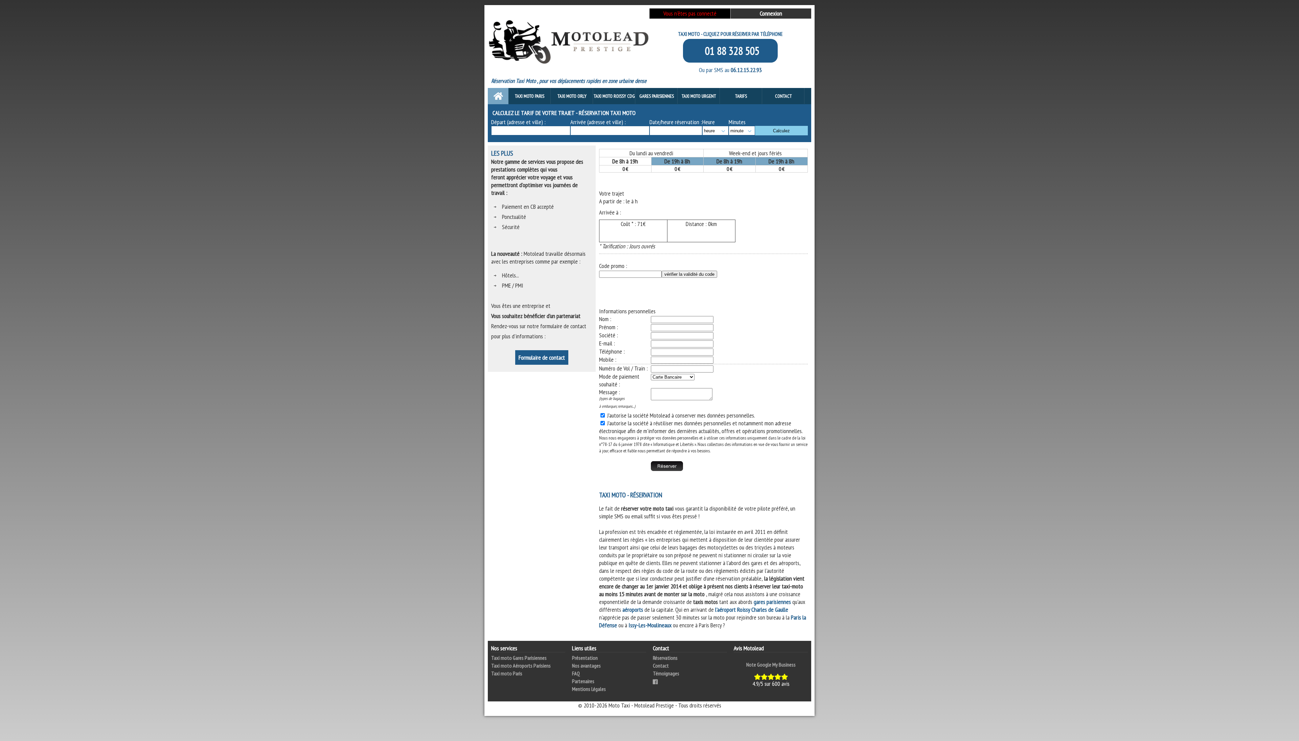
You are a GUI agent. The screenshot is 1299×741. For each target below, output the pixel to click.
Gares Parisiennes (656, 96)
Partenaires (583, 681)
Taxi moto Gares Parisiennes (519, 657)
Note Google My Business (771, 664)
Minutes (737, 122)
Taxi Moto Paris (529, 96)
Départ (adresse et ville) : (518, 122)
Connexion (771, 13)
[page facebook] (655, 681)
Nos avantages (586, 665)
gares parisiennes (772, 602)
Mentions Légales (589, 689)
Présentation (585, 657)
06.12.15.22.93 (746, 70)
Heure (708, 122)
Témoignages (666, 673)
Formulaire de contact (542, 357)
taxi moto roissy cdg (614, 96)
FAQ (576, 673)
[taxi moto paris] (569, 22)
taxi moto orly (572, 96)
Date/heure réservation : (676, 122)
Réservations (665, 657)
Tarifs (741, 96)
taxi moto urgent (699, 96)
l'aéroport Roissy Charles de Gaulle (751, 609)
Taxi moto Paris (506, 673)
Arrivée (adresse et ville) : (598, 122)
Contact (783, 96)
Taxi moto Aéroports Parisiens (521, 665)
